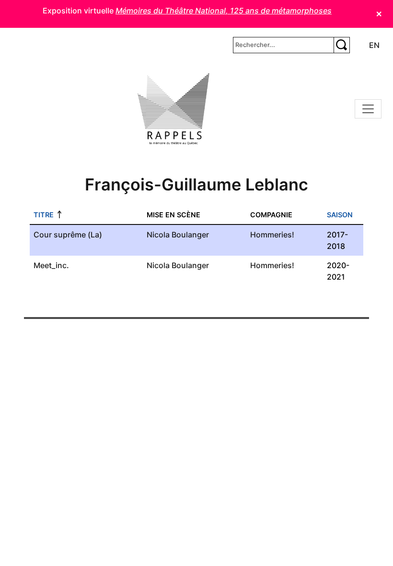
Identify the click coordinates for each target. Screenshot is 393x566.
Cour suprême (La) (68, 234)
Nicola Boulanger (178, 234)
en (374, 45)
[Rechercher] (342, 45)
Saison (340, 215)
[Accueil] (173, 109)
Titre (44, 215)
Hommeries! (272, 234)
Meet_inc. (51, 265)
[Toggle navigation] (368, 108)
